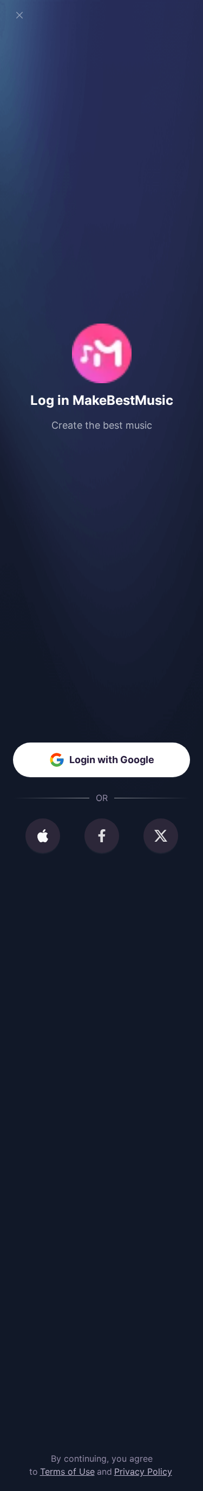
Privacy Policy (143, 1471)
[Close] (19, 15)
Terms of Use (67, 1471)
